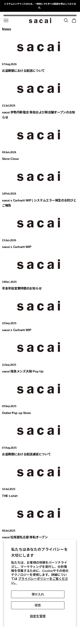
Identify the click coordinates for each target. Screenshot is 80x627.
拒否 (38, 605)
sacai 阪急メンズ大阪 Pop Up (22, 371)
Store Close (10, 159)
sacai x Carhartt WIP (16, 247)
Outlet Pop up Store (16, 413)
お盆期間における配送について (23, 70)
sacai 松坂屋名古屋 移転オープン (25, 537)
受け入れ (38, 594)
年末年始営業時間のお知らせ (22, 288)
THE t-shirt (10, 496)
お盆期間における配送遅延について (26, 454)
